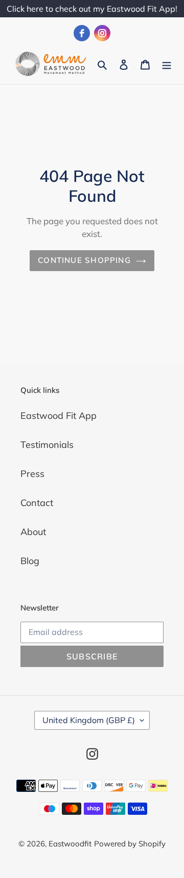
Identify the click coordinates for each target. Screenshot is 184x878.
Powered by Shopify (130, 843)
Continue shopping (84, 260)
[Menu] (166, 64)
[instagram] (102, 33)
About (33, 532)
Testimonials (47, 444)
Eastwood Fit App (58, 415)
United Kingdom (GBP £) (88, 720)
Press (32, 474)
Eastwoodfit (70, 843)
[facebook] (82, 33)
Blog (29, 561)
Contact (36, 503)
